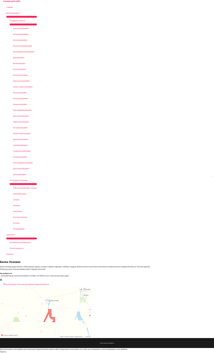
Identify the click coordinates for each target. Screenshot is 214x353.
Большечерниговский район (23, 52)
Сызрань (16, 200)
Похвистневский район (21, 133)
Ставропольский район (22, 151)
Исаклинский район (20, 75)
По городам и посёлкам (19, 180)
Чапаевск (16, 205)
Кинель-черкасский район (23, 87)
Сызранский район (20, 157)
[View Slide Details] (26, 284)
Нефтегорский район (21, 122)
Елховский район (19, 69)
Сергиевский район (20, 145)
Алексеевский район (21, 28)
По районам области (17, 21)
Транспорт (10, 235)
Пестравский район (20, 128)
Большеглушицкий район (22, 46)
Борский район (18, 58)
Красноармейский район (22, 110)
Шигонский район (19, 174)
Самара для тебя (11, 1)
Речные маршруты (17, 248)
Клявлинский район (20, 98)
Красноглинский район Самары (25, 188)
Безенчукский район (20, 34)
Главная (9, 7)
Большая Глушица (20, 217)
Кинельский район (20, 93)
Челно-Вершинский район (23, 163)
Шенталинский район (21, 169)
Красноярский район (21, 116)
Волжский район (19, 63)
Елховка (16, 223)
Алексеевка (17, 211)
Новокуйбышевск (19, 194)
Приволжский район (20, 139)
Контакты (9, 254)
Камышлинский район (21, 81)
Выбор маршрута (12, 13)
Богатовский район (20, 40)
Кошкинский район (20, 104)
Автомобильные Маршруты (20, 242)
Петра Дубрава (18, 229)
